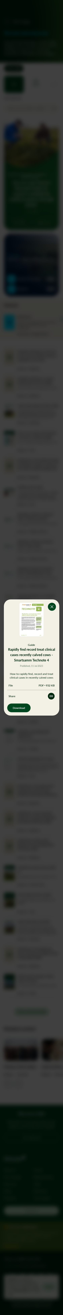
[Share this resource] (51, 696)
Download (19, 708)
